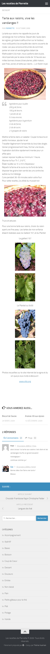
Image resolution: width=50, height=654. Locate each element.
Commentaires (14, 438)
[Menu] (46, 3)
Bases (7, 548)
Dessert (6, 10)
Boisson (8, 554)
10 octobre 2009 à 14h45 (26, 467)
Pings (32, 438)
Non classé (9, 587)
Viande (8, 619)
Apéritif (8, 541)
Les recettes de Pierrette (15, 3)
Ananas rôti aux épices (34, 416)
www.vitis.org (25, 381)
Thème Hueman (40, 645)
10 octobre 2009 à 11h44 (26, 446)
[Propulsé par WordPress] (23, 645)
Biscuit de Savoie (9, 416)
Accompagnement (13, 535)
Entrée (7, 580)
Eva (11, 467)
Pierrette (10, 28)
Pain (6, 593)
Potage (8, 612)
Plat (6, 606)
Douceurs (9, 574)
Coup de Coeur (11, 561)
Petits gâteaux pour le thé (16, 600)
